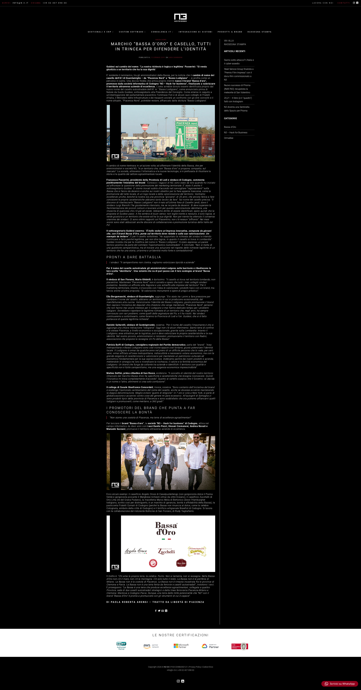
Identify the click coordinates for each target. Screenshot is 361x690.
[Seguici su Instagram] (354, 3)
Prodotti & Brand (230, 32)
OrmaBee (228, 138)
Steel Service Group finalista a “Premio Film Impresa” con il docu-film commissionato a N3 (239, 74)
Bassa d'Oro (161, 40)
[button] (339, 684)
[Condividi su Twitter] (159, 611)
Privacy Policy (195, 667)
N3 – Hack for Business (235, 132)
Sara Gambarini (175, 57)
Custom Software (131, 32)
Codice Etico (207, 667)
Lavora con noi (323, 3)
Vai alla (229, 40)
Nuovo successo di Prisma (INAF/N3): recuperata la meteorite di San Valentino (237, 89)
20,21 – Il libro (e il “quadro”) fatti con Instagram (238, 100)
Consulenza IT (161, 32)
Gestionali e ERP (100, 32)
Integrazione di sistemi (196, 32)
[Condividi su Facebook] (156, 611)
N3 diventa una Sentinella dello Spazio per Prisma (236, 109)
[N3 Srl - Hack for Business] (180, 18)
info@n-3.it (172, 670)
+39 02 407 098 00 (186, 670)
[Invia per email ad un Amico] (162, 611)
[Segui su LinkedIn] (357, 3)
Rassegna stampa (260, 32)
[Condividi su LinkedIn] (166, 611)
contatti (344, 3)
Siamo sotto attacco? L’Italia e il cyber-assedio (239, 62)
